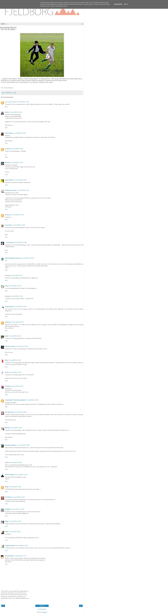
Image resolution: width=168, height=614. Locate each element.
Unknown (8, 214)
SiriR (6, 531)
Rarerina (7, 162)
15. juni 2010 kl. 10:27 (14, 531)
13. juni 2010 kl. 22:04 (19, 225)
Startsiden (42, 605)
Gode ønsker (9, 133)
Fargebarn (8, 509)
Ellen (6, 360)
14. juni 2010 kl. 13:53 (18, 497)
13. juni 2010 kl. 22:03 (17, 214)
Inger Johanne (9, 180)
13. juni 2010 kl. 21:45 (23, 102)
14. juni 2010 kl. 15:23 (18, 509)
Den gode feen (9, 412)
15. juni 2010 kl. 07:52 (15, 521)
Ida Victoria (8, 497)
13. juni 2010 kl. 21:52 (17, 162)
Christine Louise (10, 346)
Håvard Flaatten (10, 474)
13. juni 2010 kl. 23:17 (15, 372)
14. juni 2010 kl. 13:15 (15, 486)
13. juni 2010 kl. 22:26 (20, 306)
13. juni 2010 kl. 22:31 (17, 322)
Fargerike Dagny (10, 545)
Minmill (7, 427)
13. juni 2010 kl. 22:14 (17, 296)
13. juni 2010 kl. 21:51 (17, 148)
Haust (7, 286)
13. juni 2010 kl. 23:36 (20, 412)
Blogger (45, 612)
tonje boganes (9, 306)
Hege (6, 336)
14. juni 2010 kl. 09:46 (23, 445)
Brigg (6, 521)
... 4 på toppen (9, 242)
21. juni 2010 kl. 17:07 (20, 556)
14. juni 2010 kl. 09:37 (16, 427)
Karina (7, 112)
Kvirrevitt (7, 148)
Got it (126, 4)
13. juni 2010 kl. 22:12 (15, 286)
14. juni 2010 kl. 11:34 (21, 474)
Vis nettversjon (42, 609)
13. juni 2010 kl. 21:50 (19, 133)
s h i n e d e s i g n (10, 102)
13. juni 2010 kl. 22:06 (20, 242)
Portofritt (7, 386)
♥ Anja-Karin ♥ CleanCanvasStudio (15, 400)
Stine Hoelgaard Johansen (13, 258)
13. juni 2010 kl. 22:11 (17, 275)
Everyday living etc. (11, 445)
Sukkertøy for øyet (10, 190)
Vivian (7, 372)
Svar (6, 106)
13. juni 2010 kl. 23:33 (32, 400)
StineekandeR (9, 556)
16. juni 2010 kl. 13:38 (21, 545)
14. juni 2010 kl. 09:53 (15, 462)
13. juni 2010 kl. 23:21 (17, 386)
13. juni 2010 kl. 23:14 (15, 360)
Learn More (118, 4)
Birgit (6, 486)
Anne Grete (8, 225)
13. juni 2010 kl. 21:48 (15, 112)
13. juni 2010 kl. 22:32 (21, 346)
